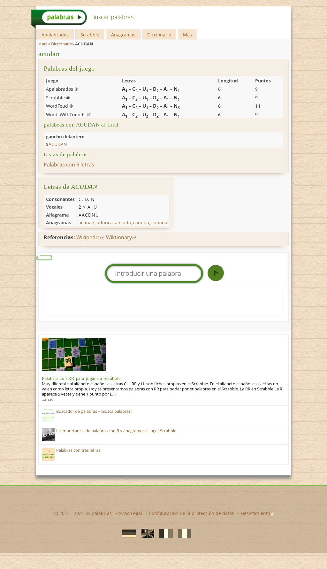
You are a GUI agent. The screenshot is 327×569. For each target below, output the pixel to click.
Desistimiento (255, 513)
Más (187, 35)
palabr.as (102, 513)
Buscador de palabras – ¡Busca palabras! (94, 411)
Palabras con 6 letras (69, 164)
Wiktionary (119, 237)
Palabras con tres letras (78, 450)
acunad (87, 222)
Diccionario (159, 35)
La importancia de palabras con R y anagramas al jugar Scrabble (116, 431)
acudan (49, 54)
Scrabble (89, 35)
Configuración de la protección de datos (191, 513)
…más (47, 399)
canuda (141, 222)
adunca (105, 222)
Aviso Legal (130, 513)
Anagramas (123, 35)
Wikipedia (88, 237)
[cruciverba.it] (182, 533)
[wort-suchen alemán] (127, 533)
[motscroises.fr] (164, 533)
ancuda (123, 222)
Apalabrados (55, 35)
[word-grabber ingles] (145, 533)
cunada (159, 222)
